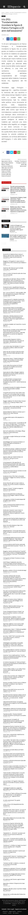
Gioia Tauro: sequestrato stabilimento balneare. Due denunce (13, 735)
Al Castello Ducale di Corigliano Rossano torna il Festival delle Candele (14, 388)
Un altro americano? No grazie (11, 800)
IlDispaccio (5, 911)
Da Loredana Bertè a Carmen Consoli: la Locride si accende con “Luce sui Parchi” (14, 650)
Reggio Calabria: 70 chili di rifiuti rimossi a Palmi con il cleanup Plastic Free (14, 401)
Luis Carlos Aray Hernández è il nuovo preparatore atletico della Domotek (13, 347)
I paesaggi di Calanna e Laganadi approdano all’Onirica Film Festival (12, 788)
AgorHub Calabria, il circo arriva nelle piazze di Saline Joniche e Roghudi (13, 624)
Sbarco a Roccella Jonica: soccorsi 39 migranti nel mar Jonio (13, 690)
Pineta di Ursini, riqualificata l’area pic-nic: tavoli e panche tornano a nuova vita (14, 287)
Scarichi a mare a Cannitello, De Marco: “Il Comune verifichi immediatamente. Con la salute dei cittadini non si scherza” (14, 767)
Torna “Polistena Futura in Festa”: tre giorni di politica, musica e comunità (13, 612)
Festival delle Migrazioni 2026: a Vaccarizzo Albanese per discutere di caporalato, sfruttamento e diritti (13, 341)
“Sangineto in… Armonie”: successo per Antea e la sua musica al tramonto (14, 833)
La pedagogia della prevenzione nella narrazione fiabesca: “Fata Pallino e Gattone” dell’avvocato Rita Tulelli (13, 539)
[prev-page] (3, 216)
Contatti (4, 909)
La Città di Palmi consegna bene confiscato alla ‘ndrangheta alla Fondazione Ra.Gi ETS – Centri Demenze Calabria (14, 381)
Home (3, 12)
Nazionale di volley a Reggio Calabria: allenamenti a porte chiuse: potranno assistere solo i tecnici (13, 374)
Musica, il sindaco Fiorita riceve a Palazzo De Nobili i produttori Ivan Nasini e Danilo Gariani (14, 684)
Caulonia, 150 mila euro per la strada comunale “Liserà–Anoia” (13, 268)
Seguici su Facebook (20, 909)
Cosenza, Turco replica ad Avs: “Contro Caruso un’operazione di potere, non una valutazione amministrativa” (14, 656)
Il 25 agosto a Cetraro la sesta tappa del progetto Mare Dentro (14, 500)
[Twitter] (11, 38)
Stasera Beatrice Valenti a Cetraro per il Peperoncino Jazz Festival (14, 412)
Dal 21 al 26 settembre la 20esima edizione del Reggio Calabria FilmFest (13, 494)
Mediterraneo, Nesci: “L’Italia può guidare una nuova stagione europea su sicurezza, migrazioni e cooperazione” (14, 631)
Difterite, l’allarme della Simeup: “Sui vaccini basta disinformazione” (13, 606)
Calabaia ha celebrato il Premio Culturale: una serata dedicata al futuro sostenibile (14, 869)
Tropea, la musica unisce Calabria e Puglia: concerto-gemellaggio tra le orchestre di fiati (13, 601)
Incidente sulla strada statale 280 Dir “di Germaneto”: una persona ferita (14, 407)
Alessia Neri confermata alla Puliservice (14, 894)
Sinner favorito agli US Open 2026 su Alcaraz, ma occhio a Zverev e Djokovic (14, 483)
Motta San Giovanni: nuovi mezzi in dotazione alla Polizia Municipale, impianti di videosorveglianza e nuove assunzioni (13, 512)
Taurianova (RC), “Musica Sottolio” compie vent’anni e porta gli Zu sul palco (14, 714)
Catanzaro (19, 911)
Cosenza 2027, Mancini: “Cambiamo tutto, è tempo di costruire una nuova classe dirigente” (14, 858)
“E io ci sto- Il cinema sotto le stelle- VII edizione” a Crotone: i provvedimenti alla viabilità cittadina (14, 840)
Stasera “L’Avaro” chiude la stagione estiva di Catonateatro (13, 489)
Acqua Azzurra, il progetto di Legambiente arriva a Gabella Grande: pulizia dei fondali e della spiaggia (13, 721)
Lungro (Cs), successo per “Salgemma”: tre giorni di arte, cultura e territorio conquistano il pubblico (14, 677)
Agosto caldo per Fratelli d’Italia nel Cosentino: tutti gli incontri (13, 457)
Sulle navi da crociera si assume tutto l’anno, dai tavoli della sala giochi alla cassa (13, 353)
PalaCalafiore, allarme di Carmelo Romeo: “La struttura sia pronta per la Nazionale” (14, 709)
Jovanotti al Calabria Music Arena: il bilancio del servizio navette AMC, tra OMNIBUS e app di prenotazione (13, 256)
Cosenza (5, 913)
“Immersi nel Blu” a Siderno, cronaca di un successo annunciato (14, 863)
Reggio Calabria (12, 911)
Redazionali (5, 221)
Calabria (7, 12)
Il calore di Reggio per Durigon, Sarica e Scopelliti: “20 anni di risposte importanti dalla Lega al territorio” (17, 228)
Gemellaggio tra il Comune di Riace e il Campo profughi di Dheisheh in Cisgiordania (14, 443)
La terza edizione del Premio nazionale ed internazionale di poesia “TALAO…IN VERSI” (14, 546)
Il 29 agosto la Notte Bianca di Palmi (13, 749)
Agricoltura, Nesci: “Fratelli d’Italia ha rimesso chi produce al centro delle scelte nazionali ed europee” (13, 360)
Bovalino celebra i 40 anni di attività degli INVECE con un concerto (14, 571)
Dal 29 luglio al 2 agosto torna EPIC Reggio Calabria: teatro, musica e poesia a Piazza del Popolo (18, 237)
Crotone (10, 913)
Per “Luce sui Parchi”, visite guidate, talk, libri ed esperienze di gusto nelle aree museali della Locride (14, 294)
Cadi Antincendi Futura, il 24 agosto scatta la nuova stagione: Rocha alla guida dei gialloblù (14, 703)
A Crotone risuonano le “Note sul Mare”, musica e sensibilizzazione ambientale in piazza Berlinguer (14, 663)
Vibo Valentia (16, 913)
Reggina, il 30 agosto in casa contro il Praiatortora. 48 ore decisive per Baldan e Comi (14, 263)
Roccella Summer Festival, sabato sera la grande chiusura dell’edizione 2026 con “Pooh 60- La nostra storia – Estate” (14, 696)
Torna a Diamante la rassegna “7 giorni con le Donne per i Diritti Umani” (14, 586)
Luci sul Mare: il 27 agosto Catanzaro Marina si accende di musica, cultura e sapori (13, 782)
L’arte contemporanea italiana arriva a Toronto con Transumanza (13, 505)
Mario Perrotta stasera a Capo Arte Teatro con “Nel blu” (13, 526)
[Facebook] (8, 38)
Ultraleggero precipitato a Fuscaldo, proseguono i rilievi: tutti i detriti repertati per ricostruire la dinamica (13, 644)
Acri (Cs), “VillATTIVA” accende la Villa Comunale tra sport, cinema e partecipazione (13, 637)
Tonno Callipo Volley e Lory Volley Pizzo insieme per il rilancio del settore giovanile (14, 670)
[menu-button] (4, 7)
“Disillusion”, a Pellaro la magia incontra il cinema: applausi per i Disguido (14, 846)
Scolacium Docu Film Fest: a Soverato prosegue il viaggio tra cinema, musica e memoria (14, 477)
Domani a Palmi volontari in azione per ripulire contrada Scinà (14, 851)
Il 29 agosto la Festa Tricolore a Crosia (13, 558)
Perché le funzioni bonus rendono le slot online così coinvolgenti (14, 471)
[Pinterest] (15, 38)
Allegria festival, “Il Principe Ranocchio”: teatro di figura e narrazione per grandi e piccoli (14, 532)
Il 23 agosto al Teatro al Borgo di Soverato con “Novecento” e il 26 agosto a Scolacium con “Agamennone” (14, 795)
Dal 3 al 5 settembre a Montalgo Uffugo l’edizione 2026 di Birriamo (14, 431)
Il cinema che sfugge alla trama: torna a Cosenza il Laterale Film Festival (14, 874)
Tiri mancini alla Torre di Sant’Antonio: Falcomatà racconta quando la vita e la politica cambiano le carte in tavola (13, 755)
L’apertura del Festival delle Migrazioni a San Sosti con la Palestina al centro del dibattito (14, 520)
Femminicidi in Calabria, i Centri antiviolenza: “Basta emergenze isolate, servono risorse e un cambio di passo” (14, 618)
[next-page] (5, 216)
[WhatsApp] (18, 38)
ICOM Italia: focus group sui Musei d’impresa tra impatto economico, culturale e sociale (12, 367)
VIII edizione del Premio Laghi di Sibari (14, 879)
